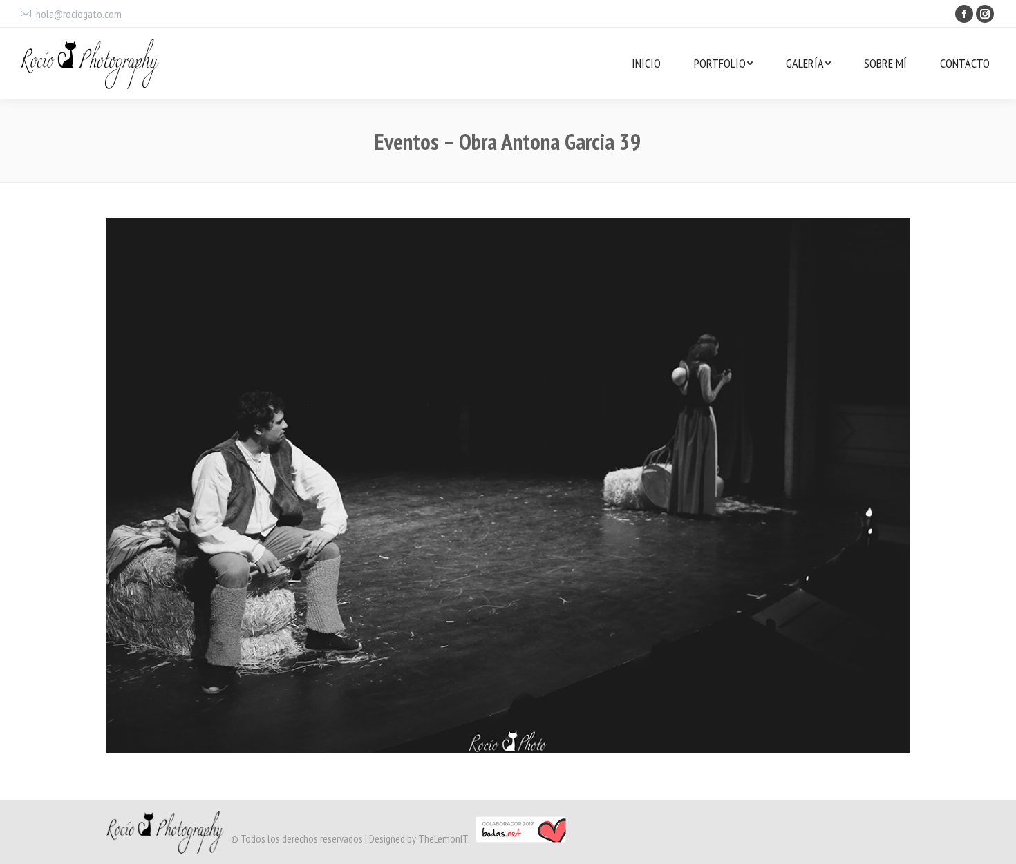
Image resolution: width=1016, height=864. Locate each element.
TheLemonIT (443, 838)
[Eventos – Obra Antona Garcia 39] (508, 485)
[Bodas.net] (521, 838)
